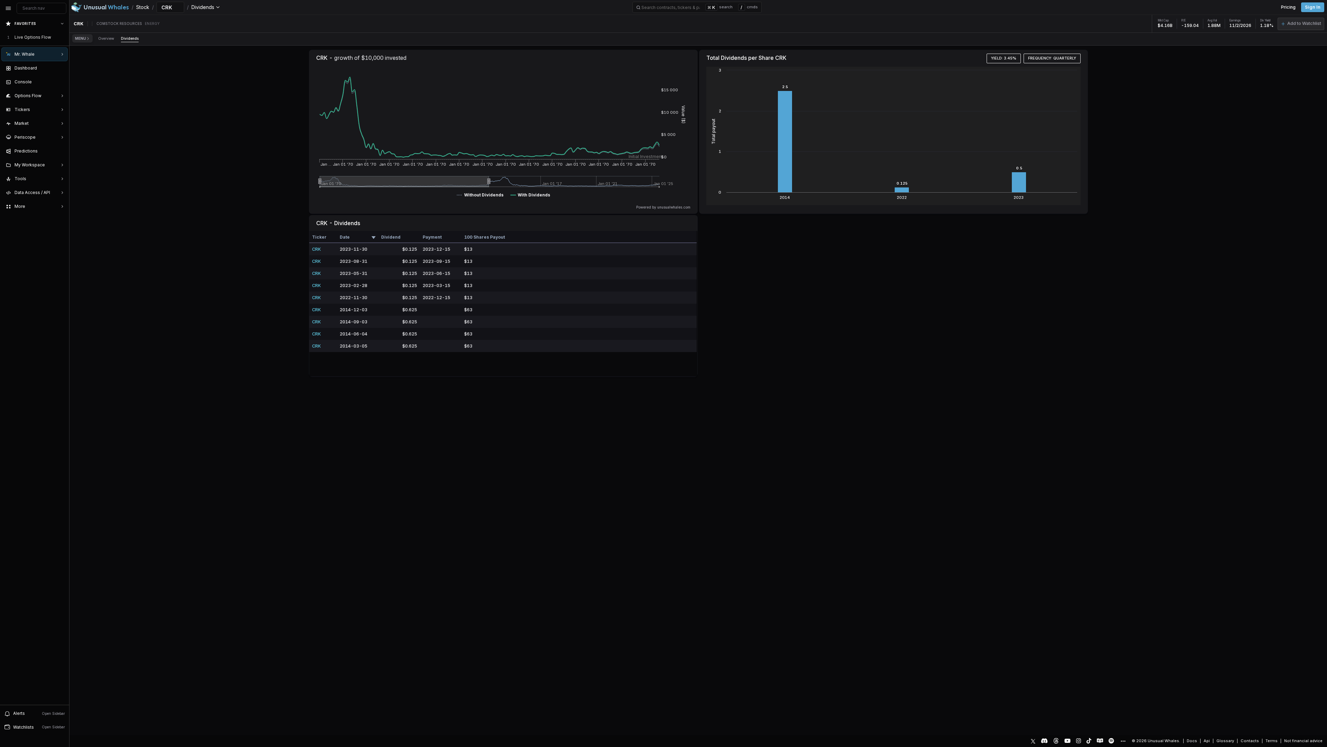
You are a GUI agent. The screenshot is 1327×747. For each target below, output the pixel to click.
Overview (106, 38)
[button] (1301, 23)
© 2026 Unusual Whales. (1156, 740)
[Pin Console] (61, 82)
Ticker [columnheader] (319, 237)
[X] (1033, 740)
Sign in (1312, 7)
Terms (1271, 740)
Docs (1192, 740)
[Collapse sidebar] (8, 8)
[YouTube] (1067, 740)
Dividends (130, 38)
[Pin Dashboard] (61, 68)
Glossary (1225, 740)
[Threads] (1056, 740)
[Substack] (1100, 740)
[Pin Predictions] (61, 151)
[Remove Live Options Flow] (63, 37)
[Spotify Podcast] (1111, 740)
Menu (80, 38)
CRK (316, 249)
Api (1207, 740)
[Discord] (1044, 740)
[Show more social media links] (1122, 741)
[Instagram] (1078, 740)
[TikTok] (1088, 740)
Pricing (1288, 7)
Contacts (1250, 740)
